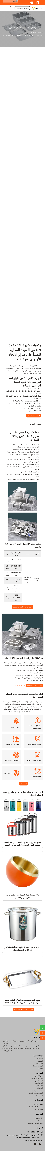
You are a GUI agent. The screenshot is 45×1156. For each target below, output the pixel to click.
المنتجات (33, 32)
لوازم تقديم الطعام (31, 27)
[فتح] (5, 8)
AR (14, 1)
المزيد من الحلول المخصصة (34, 685)
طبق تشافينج (39, 1076)
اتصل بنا (40, 1068)
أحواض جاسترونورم (13, 27)
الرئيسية (40, 32)
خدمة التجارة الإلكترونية (35, 1123)
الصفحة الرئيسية (38, 1058)
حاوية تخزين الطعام (37, 1090)
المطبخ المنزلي (38, 1104)
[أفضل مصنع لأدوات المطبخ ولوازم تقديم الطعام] (37, 8)
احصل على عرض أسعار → (22, 8)
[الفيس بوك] (40, 1144)
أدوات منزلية (39, 1095)
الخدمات (39, 1114)
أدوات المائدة (39, 1083)
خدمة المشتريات (38, 1120)
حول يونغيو (39, 1063)
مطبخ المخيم (39, 1109)
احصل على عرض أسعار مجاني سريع (22, 607)
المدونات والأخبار (38, 1066)
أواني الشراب (38, 1085)
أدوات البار (39, 1088)
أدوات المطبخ (39, 1081)
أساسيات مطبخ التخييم (36, 1093)
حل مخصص (39, 1118)
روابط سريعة (37, 1055)
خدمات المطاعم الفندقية (35, 1107)
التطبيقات (39, 1100)
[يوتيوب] (35, 1144)
